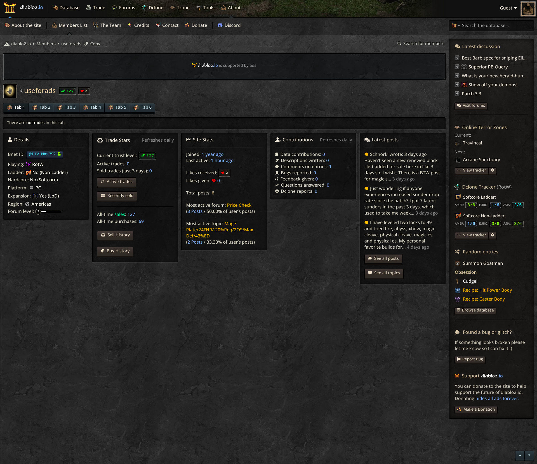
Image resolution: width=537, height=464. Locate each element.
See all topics (386, 273)
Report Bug (472, 359)
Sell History (118, 235)
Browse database (478, 310)
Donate (198, 25)
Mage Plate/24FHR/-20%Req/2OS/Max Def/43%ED (219, 229)
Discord (232, 25)
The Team (110, 25)
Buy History (118, 251)
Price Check (239, 205)
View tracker (474, 170)
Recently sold (120, 195)
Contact (170, 25)
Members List (73, 25)
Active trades (119, 181)
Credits (141, 25)
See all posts (386, 258)
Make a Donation (479, 409)
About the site (25, 25)
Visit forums (474, 105)
